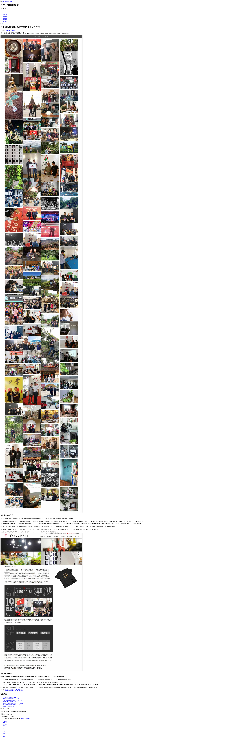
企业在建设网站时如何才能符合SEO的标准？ (13, 700)
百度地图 (5, 721)
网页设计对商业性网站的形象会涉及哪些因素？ (15, 690)
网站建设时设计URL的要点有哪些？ (11, 698)
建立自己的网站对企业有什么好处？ (11, 706)
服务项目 (5, 15)
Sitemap (9, 10)
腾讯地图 (5, 724)
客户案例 (5, 16)
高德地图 (5, 722)
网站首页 (8, 30)
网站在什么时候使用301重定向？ (10, 697)
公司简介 (5, 21)
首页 (4, 13)
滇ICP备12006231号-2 (25, 718)
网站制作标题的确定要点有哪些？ (11, 701)
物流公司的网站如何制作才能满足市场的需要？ (14, 703)
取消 (4, 726)
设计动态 (5, 19)
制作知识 (5, 18)
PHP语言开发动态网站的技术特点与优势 (14, 689)
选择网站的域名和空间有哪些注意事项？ (12, 704)
